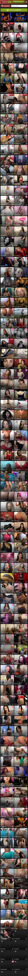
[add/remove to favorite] (2, 24)
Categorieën (6, 6)
